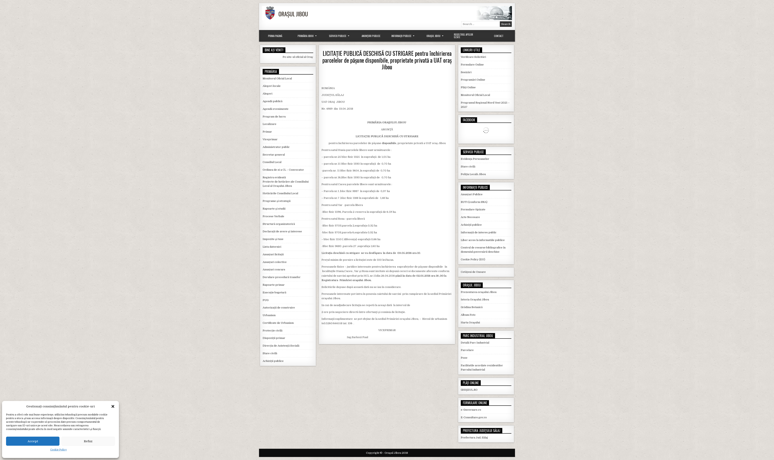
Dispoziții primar (274, 338)
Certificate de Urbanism (278, 322)
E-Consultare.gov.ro (474, 417)
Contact (499, 36)
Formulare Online (472, 64)
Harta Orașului (470, 322)
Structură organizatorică (279, 223)
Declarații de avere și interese (282, 231)
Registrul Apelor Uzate (463, 35)
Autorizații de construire (279, 307)
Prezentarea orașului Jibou (478, 292)
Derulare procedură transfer (282, 277)
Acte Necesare (470, 217)
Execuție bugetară (274, 292)
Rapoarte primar (274, 284)
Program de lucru (274, 116)
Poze (464, 357)
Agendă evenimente (275, 108)
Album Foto (468, 314)
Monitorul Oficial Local (277, 78)
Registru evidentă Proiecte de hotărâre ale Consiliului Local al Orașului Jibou (286, 181)
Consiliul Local (272, 162)
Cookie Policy (58, 449)
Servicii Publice (337, 36)
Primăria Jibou (306, 36)
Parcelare (467, 350)
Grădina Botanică (472, 307)
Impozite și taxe (273, 239)
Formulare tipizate (473, 209)
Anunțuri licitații (273, 254)
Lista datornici (272, 246)
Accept (33, 441)
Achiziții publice (273, 360)
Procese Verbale (273, 216)
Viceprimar (270, 139)
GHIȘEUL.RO (469, 389)
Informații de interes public (478, 232)
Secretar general (274, 154)
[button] (113, 406)
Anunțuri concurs (274, 269)
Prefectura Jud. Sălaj (474, 437)
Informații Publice (401, 36)
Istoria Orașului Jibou (475, 299)
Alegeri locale (272, 85)
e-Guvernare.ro (471, 409)
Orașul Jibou (433, 36)
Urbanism (269, 315)
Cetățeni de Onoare (473, 271)
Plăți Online (468, 87)
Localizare (269, 124)
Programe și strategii (276, 200)
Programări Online (473, 79)
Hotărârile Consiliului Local (280, 193)
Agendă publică (272, 101)
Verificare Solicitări (473, 56)
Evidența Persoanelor (475, 158)
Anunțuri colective (275, 262)
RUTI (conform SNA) (474, 202)
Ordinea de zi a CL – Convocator (283, 169)
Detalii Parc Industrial (475, 342)
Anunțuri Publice (371, 36)
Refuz (88, 441)
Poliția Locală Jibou (473, 174)
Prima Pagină (275, 36)
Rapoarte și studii (274, 208)
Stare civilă (270, 353)
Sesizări (466, 72)
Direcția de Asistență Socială (281, 345)
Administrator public (276, 146)
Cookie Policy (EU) (473, 259)
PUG (265, 300)
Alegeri (267, 93)
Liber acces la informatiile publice (483, 240)
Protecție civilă (272, 330)
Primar (267, 131)
